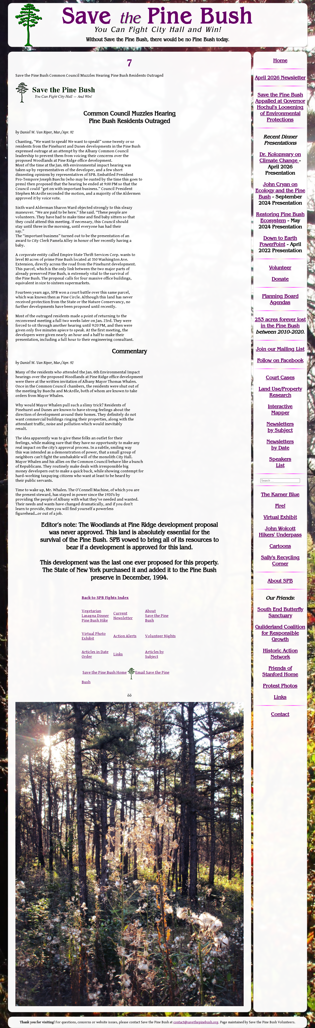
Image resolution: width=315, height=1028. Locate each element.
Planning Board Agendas (280, 299)
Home (280, 60)
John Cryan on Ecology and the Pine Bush (280, 190)
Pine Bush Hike (95, 620)
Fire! (280, 506)
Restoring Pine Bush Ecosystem (280, 217)
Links (118, 654)
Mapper (280, 412)
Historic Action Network (280, 653)
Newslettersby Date (280, 444)
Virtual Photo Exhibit (94, 636)
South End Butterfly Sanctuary (280, 612)
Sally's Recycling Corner (280, 560)
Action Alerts (124, 636)
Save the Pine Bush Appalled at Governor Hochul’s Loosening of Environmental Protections (280, 107)
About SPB (280, 581)
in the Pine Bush (283, 322)
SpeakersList (280, 462)
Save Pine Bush (157, 15)
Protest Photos (280, 685)
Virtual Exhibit (280, 517)
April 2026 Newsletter (280, 77)
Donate (280, 279)
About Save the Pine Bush (156, 616)
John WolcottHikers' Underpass (280, 531)
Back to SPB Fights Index (105, 597)
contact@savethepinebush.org (195, 1022)
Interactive (280, 406)
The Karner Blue (280, 494)
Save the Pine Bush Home (104, 672)
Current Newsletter (123, 615)
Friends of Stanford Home (280, 671)
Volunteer (280, 267)
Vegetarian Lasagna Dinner (95, 613)
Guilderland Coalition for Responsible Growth (280, 633)
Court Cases (280, 377)
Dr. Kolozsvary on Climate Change (280, 157)
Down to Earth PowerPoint (278, 241)
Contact (280, 714)
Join (261, 349)
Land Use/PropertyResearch (280, 392)
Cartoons (280, 546)
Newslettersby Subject (280, 427)
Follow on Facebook (280, 360)
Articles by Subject (154, 654)
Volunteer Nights (160, 636)
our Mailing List (285, 349)
